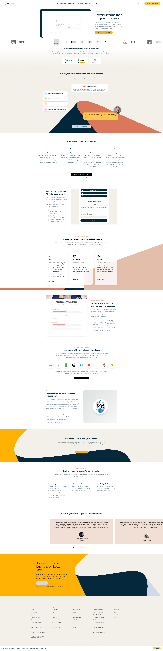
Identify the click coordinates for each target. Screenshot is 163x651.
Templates (80, 3)
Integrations (34, 612)
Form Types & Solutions (36, 622)
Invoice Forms (75, 612)
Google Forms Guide (56, 627)
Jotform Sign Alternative (99, 632)
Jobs (115, 612)
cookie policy (43, 648)
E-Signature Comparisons (99, 622)
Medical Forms (75, 619)
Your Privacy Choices (57, 622)
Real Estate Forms (76, 614)
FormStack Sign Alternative (99, 624)
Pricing (95, 3)
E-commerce (75, 607)
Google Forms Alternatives (99, 619)
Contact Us (116, 609)
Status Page (54, 617)
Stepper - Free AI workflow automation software (37, 637)
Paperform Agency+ (35, 617)
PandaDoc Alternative (98, 630)
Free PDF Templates (36, 627)
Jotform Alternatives (98, 612)
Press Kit (116, 617)
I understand (157, 648)
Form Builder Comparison (99, 607)
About (115, 607)
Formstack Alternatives (98, 617)
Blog (53, 612)
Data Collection (76, 609)
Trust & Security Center (57, 619)
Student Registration (77, 624)
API (52, 614)
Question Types (34, 619)
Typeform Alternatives (98, 609)
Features (33, 607)
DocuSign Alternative (98, 627)
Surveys (74, 627)
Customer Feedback (77, 617)
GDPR (53, 624)
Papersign (33, 614)
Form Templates (35, 624)
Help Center (54, 607)
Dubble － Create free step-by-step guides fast (39, 633)
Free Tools (33, 630)
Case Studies (55, 609)
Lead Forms (75, 630)
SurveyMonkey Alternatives (99, 614)
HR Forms (74, 622)
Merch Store (117, 614)
